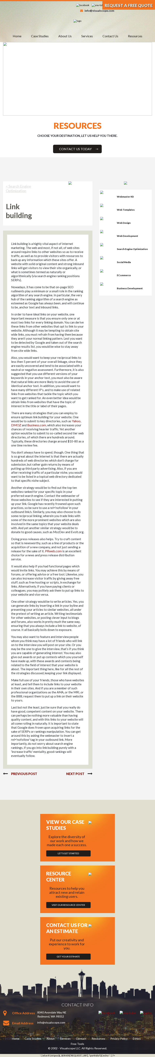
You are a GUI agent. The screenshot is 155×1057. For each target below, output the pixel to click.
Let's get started (68, 853)
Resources (135, 36)
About (51, 1038)
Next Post (75, 774)
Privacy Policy (119, 1038)
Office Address (23, 1013)
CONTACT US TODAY (75, 149)
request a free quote (129, 5)
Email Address (23, 1023)
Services (87, 36)
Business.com (36, 425)
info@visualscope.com (99, 10)
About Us (65, 36)
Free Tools (77, 1044)
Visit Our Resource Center (68, 904)
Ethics (137, 1038)
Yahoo (76, 421)
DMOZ (16, 425)
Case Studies (40, 36)
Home (17, 36)
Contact (81, 1038)
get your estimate (68, 956)
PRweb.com (53, 551)
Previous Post (24, 774)
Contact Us (110, 36)
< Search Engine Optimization (18, 188)
